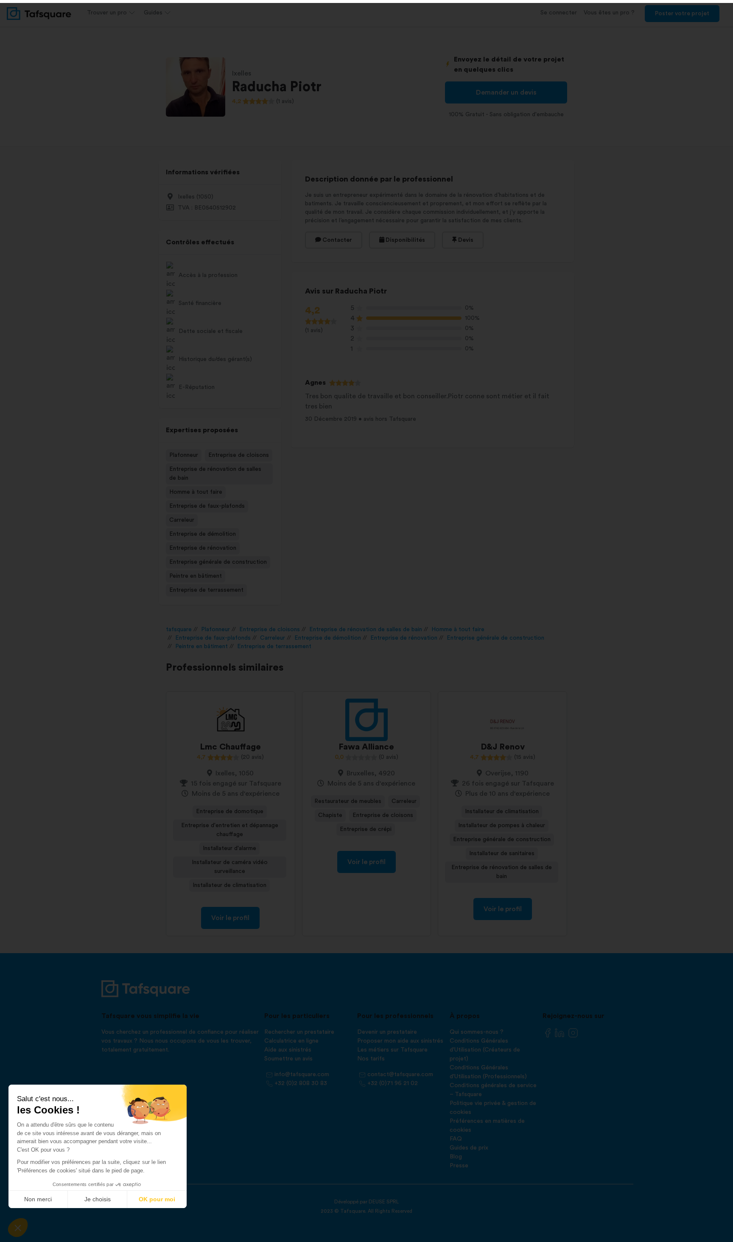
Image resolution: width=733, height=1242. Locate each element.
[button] (18, 1227)
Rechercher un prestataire (299, 1032)
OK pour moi (157, 1199)
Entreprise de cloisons (238, 455)
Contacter (336, 240)
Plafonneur (183, 455)
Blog (456, 1157)
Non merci (38, 1199)
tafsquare (179, 629)
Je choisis (97, 1199)
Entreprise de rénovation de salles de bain (215, 473)
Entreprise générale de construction (218, 562)
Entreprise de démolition (202, 534)
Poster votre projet (682, 14)
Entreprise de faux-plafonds (207, 506)
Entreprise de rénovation (202, 548)
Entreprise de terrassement (206, 590)
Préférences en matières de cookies (487, 1125)
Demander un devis (506, 92)
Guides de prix (469, 1148)
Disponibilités (404, 240)
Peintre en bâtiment (195, 576)
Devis (465, 240)
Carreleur (181, 520)
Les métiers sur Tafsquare (392, 1050)
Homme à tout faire (195, 492)
